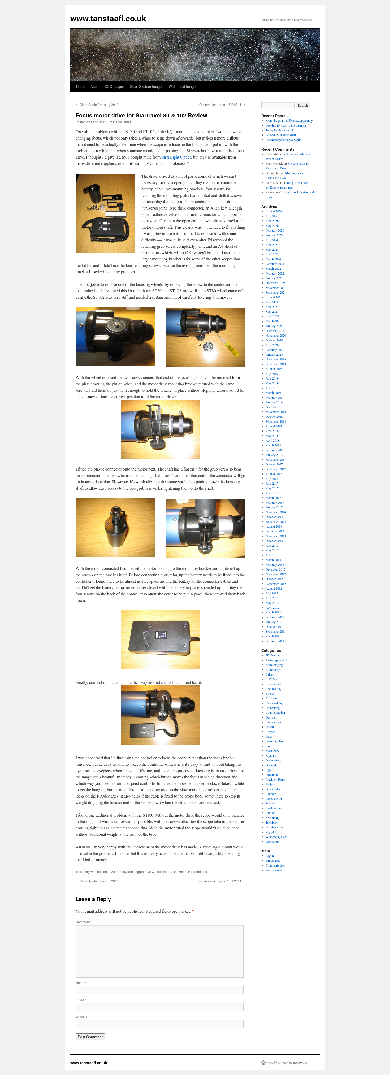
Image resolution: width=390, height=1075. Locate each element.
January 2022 (274, 278)
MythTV (271, 755)
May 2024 (272, 249)
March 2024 (273, 259)
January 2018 (274, 454)
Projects (271, 784)
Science (270, 803)
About (94, 86)
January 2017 (274, 507)
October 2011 (274, 626)
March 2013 (273, 560)
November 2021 (276, 287)
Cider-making (274, 703)
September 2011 (276, 631)
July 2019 (272, 373)
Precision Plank (275, 779)
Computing (273, 708)
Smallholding (274, 808)
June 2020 (272, 345)
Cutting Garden (275, 712)
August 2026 (274, 211)
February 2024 (275, 264)
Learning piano (275, 741)
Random (271, 793)
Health (270, 727)
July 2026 (272, 216)
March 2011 (273, 636)
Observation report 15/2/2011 (222, 104)
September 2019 (276, 364)
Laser (269, 736)
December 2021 (275, 283)
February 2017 (275, 502)
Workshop (272, 841)
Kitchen (270, 731)
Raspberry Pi (274, 798)
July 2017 (272, 478)
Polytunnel (272, 774)
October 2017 (274, 464)
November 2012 (276, 574)
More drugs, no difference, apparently (289, 120)
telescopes (163, 871)
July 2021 (272, 302)
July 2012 (272, 593)
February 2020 (275, 349)
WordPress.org (275, 870)
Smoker (270, 813)
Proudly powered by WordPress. (287, 1062)
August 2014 (274, 526)
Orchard (271, 765)
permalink (200, 871)
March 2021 (273, 321)
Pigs (268, 770)
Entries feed (273, 860)
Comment (84, 922)
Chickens (271, 698)
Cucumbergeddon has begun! (284, 139)
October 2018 (274, 416)
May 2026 (272, 225)
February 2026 (275, 230)
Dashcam (271, 717)
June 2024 (272, 244)
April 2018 (272, 440)
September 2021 (276, 292)
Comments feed (275, 865)
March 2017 (273, 497)
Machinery (272, 750)
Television (272, 822)
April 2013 (272, 555)
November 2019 (276, 359)
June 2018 (272, 431)
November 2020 (276, 335)
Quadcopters (273, 789)
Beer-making (273, 688)
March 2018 (273, 445)
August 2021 (274, 297)
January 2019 (274, 402)
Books (270, 693)
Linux (269, 746)
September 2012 (276, 583)
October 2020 (274, 340)
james (127, 122)
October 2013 (274, 540)
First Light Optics (176, 157)
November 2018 (276, 412)
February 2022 (275, 273)
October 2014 (274, 517)
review (149, 871)
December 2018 (275, 407)
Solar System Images (146, 86)
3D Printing (273, 655)
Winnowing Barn (276, 836)
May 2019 (272, 383)
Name (81, 982)
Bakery (270, 674)
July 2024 (272, 240)
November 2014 (276, 512)
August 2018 (274, 426)
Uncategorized (275, 827)
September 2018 (276, 421)
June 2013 (272, 545)
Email (81, 999)
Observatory (273, 760)
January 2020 (274, 354)
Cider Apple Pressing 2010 (97, 104)
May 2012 (272, 602)
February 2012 (275, 617)
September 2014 (276, 521)
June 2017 (272, 483)
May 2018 (272, 435)
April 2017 (272, 493)
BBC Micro (273, 679)
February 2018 (275, 450)
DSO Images (115, 86)
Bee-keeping (273, 684)
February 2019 (275, 397)
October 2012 (274, 579)
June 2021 (272, 306)
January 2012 (274, 622)
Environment (274, 722)
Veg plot (271, 832)
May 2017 (272, 488)
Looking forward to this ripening (286, 125)
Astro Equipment (276, 660)
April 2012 (272, 607)
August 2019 (274, 369)
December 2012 (275, 569)
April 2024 (272, 254)
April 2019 (272, 388)
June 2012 (272, 598)
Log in (270, 856)
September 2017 (276, 469)
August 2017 (274, 474)
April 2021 (272, 316)
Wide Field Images (183, 86)
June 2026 (272, 221)
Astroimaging (274, 665)
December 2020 (275, 330)
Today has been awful (279, 130)
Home (80, 86)
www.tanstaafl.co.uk (108, 18)
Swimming (272, 817)
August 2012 (274, 588)
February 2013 (275, 564)
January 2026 (274, 235)
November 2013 (276, 536)
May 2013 (272, 550)
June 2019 (272, 378)
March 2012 (273, 612)
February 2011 (275, 641)
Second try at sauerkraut (281, 135)
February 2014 (275, 531)
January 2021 (274, 326)
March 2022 (273, 268)
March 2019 (273, 392)
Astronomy (119, 871)
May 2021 (272, 311)
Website (81, 1016)
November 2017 (276, 459)
